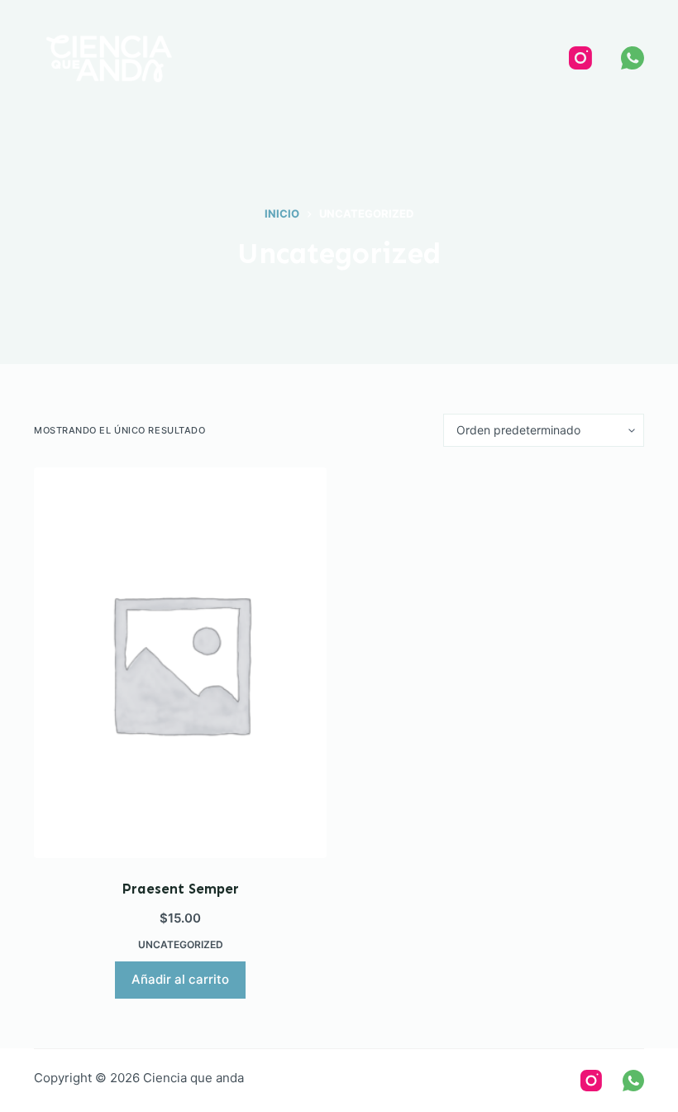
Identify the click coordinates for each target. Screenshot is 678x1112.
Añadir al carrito (180, 979)
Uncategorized (180, 944)
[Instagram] (580, 58)
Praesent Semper (180, 888)
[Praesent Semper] (180, 662)
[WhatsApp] (632, 58)
